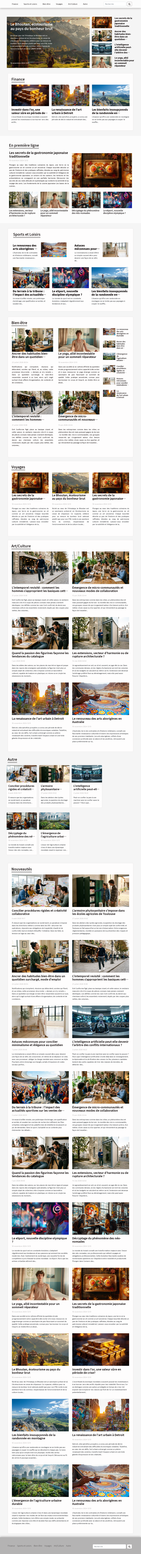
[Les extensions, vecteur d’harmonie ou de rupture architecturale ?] (23, 200)
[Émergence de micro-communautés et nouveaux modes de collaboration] (79, 403)
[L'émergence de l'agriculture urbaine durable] (109, 356)
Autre (85, 4)
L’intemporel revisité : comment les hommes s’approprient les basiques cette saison (39, 590)
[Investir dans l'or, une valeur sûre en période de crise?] (30, 95)
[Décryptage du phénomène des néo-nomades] (86, 200)
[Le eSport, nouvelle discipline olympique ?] (117, 200)
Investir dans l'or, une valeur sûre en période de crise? (28, 113)
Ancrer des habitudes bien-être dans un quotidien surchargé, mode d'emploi (123, 38)
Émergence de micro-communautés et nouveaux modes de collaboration (76, 419)
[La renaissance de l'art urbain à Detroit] (70, 95)
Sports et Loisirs (30, 4)
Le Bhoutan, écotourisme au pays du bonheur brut (31, 26)
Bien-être (46, 4)
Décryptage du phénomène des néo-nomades (85, 212)
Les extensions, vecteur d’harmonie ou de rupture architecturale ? (22, 213)
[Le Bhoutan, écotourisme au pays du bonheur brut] (70, 483)
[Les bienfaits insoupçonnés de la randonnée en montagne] (111, 95)
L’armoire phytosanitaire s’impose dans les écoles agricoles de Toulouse (98, 912)
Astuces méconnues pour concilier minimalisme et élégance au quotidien (122, 383)
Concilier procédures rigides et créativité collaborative (122, 370)
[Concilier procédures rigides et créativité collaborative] (109, 368)
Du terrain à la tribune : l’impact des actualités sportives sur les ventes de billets (30, 296)
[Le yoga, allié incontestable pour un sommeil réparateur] (102, 62)
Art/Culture (72, 4)
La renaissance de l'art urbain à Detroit (67, 111)
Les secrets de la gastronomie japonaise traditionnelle (123, 22)
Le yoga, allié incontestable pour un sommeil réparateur (124, 61)
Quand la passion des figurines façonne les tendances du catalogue (40, 654)
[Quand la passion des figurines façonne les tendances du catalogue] (40, 633)
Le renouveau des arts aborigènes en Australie (25, 248)
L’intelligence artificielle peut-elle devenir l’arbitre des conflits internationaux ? (123, 51)
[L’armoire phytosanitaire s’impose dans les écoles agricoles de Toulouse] (54, 773)
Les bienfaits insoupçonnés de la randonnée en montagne (110, 113)
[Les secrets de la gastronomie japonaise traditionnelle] (102, 22)
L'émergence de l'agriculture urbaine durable (122, 358)
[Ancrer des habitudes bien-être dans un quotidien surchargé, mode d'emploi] (102, 35)
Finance (15, 4)
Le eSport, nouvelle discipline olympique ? (114, 212)
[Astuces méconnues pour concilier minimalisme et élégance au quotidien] (115, 249)
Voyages (59, 4)
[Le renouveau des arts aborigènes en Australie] (54, 249)
